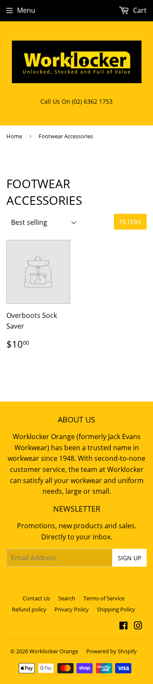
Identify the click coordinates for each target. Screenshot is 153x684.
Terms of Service (104, 598)
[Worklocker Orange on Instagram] (138, 626)
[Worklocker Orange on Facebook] (123, 626)
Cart (139, 10)
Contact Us (36, 598)
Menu (26, 10)
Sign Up (129, 558)
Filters (130, 222)
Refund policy (29, 609)
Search (66, 598)
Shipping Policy (116, 609)
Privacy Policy (71, 609)
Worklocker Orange (53, 651)
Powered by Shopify (111, 651)
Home (14, 136)
